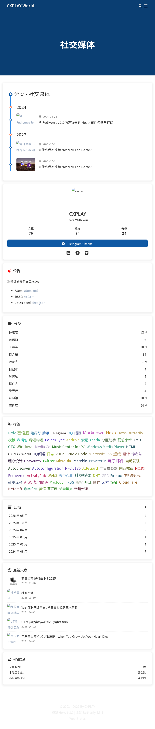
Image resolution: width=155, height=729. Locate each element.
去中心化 (66, 475)
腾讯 (45, 432)
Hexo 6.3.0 (66, 712)
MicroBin (63, 460)
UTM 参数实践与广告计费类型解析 (44, 622)
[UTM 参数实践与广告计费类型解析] (13, 624)
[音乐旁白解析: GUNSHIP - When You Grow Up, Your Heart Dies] (13, 639)
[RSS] (68, 253)
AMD (137, 439)
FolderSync (55, 439)
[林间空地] (13, 595)
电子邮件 (116, 460)
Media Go (42, 446)
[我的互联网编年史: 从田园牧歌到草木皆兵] (13, 610)
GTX (11, 446)
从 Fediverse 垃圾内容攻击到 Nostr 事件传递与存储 (75, 122)
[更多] (86, 253)
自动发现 (132, 460)
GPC (105, 475)
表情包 (22, 439)
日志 (50, 453)
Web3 (52, 475)
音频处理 (81, 488)
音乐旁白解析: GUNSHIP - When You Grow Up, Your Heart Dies (64, 636)
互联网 (52, 488)
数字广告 (30, 488)
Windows (24, 446)
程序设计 (15, 460)
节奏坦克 (66, 488)
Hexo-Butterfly (130, 433)
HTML (131, 446)
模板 (11, 439)
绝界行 (36, 432)
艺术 (105, 482)
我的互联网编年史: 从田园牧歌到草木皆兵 (49, 607)
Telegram (58, 432)
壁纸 (117, 453)
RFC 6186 (73, 468)
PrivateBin (97, 460)
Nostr (140, 468)
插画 (77, 433)
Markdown (94, 432)
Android (73, 439)
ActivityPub (36, 475)
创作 (96, 482)
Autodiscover (19, 468)
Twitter (48, 460)
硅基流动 (15, 482)
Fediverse (16, 475)
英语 (42, 488)
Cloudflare (128, 482)
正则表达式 (131, 475)
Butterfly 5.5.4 (93, 712)
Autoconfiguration (48, 468)
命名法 (136, 453)
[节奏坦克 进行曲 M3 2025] (13, 581)
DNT (96, 475)
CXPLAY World (19, 453)
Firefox (116, 475)
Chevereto (32, 460)
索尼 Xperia (90, 439)
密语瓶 (23, 433)
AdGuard (90, 468)
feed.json (38, 302)
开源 (87, 482)
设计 (126, 453)
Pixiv (12, 433)
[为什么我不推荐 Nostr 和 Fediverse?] (25, 147)
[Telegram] (77, 253)
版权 (79, 482)
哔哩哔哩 (36, 439)
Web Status (77, 718)
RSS (70, 482)
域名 (114, 482)
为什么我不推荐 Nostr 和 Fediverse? (64, 149)
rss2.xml (29, 296)
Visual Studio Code (71, 453)
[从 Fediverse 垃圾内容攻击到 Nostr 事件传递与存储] (25, 120)
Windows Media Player (106, 446)
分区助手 (109, 439)
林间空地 (27, 593)
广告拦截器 (109, 468)
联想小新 (124, 439)
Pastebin (80, 460)
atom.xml (31, 290)
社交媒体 (83, 475)
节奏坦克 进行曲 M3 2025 (38, 578)
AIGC (28, 482)
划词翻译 (41, 482)
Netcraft (15, 488)
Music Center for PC (68, 446)
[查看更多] (145, 507)
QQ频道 (39, 453)
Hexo (111, 432)
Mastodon (58, 482)
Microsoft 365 (100, 453)
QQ (70, 433)
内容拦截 (126, 468)
